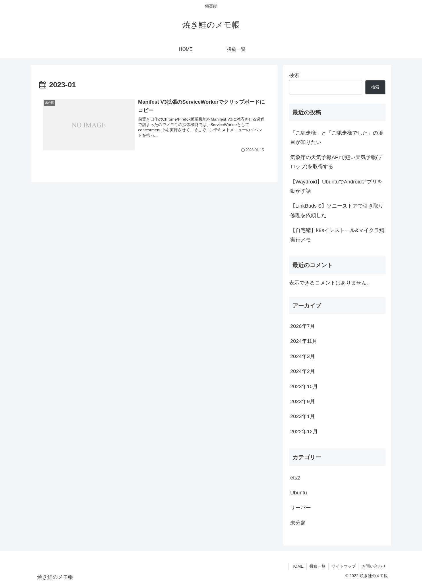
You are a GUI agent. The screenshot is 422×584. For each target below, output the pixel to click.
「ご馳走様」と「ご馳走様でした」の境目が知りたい (336, 137)
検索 (294, 75)
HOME (297, 566)
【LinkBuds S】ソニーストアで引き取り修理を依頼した (337, 210)
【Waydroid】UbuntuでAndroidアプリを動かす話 (336, 186)
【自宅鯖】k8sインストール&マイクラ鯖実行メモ (337, 234)
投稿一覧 (317, 566)
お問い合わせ (374, 566)
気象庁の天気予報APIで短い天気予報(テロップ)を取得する (336, 161)
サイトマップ (344, 566)
